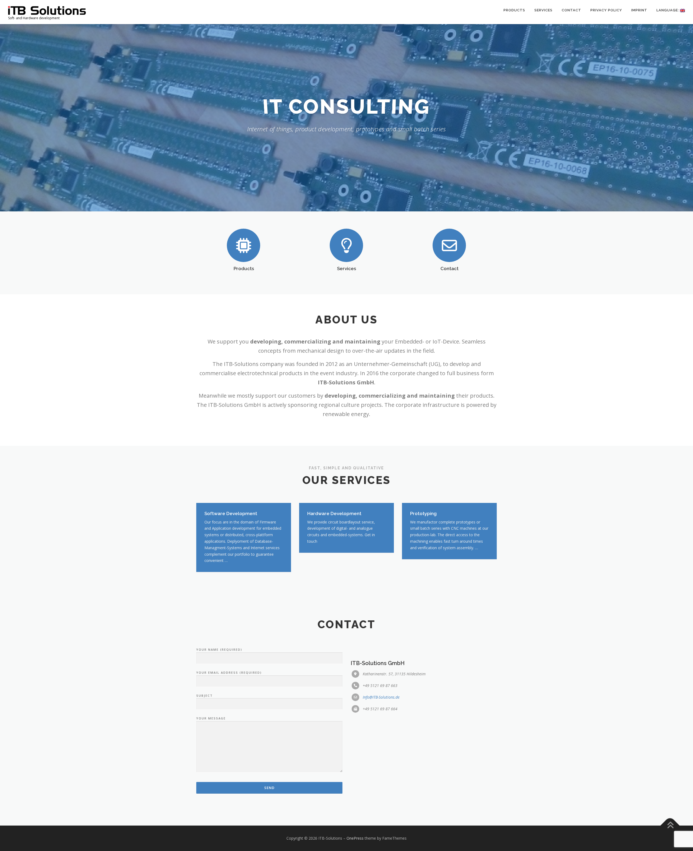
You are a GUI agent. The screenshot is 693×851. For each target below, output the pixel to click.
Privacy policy (606, 10)
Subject (204, 695)
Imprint (639, 10)
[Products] (244, 245)
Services (543, 10)
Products (514, 10)
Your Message (211, 718)
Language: (668, 10)
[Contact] (449, 245)
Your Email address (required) (229, 672)
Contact (571, 10)
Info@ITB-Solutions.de (381, 697)
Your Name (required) (219, 649)
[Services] (346, 245)
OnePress (355, 838)
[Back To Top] (670, 825)
